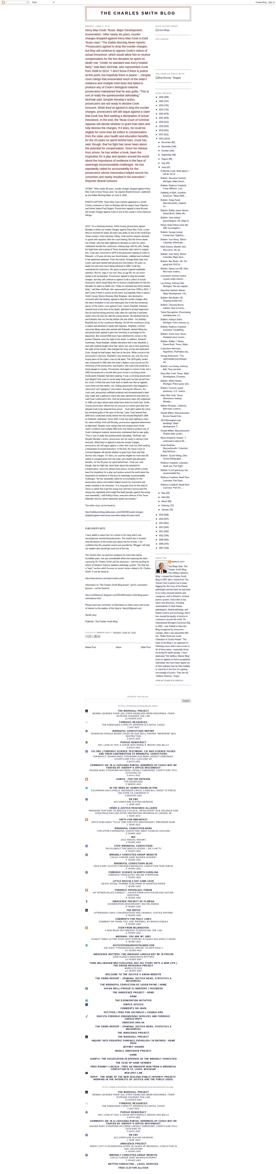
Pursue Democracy (133, 742)
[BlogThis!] (89, 636)
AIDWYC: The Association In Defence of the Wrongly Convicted (133, 1059)
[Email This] (86, 636)
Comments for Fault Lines (133, 919)
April (163, 497)
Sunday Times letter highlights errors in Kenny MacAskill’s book (133, 939)
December (166, 142)
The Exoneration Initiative (133, 1000)
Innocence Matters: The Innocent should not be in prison (133, 954)
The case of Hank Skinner (133, 1063)
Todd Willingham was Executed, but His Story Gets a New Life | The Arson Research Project (133, 964)
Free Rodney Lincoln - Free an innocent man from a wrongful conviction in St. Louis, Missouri (133, 1067)
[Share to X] (92, 636)
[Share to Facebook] (95, 636)
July (163, 163)
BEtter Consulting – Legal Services (133, 1164)
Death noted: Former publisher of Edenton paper (133, 884)
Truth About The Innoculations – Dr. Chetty (133, 848)
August (165, 159)
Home (118, 647)
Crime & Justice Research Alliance (133, 808)
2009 (161, 539)
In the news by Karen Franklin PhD (133, 788)
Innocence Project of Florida (133, 901)
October (165, 150)
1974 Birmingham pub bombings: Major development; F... (171, 423)
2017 (161, 134)
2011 (161, 531)
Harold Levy (178, 562)
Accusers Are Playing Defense (133, 802)
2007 (161, 548)
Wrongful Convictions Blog (133, 863)
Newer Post (90, 647)
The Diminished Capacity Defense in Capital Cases (133, 725)
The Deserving (133, 782)
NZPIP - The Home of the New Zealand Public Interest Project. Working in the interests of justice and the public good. (133, 1078)
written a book (141, 469)
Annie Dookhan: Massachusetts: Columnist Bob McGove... (174, 448)
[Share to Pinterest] (98, 636)
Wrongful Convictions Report (133, 731)
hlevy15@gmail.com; (132, 608)
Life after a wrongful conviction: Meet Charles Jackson (133, 831)
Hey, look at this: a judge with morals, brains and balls (133, 745)
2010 (161, 535)
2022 (161, 114)
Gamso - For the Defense (133, 779)
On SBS (133, 799)
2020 (161, 122)
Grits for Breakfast (133, 819)
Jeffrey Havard (133, 1047)
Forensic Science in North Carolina (133, 872)
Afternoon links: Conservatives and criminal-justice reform (133, 913)
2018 (161, 130)
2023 (161, 109)
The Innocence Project (133, 1033)
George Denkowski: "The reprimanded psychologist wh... (174, 359)
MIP (133, 837)
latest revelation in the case (101, 302)
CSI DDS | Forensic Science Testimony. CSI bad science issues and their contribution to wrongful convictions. (133, 752)
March (164, 501)
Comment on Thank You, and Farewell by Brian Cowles (133, 921)
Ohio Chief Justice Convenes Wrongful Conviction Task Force (133, 866)
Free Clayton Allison (133, 1168)
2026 (161, 97)
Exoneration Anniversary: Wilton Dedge (133, 904)
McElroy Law (133, 1073)
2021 (161, 118)
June (164, 167)
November (166, 146)
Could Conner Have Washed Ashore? (133, 857)
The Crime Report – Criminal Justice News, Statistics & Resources (133, 979)
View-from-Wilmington (133, 928)
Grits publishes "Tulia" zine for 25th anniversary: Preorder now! (133, 822)
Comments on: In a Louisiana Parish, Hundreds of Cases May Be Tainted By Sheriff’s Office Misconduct (133, 766)
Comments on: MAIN (133, 1008)
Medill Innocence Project (133, 1051)
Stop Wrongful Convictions (133, 846)
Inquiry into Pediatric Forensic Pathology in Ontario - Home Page (133, 1041)
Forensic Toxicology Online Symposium (133, 875)
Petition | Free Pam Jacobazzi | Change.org (133, 1012)
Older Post (146, 647)
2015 (161, 515)
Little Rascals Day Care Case (133, 881)
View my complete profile (169, 680)
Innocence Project (133, 1144)
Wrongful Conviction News (133, 828)
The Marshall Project (133, 711)
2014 (161, 519)
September (166, 155)
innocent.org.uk (133, 1022)
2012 (161, 527)
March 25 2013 (133, 968)
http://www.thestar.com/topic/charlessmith (104, 578)
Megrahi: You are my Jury (133, 936)
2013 (161, 523)
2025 (161, 101)
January (165, 509)
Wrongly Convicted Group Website (133, 855)
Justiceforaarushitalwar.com (133, 945)
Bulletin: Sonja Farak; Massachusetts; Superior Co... (173, 203)
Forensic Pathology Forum (133, 890)
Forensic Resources (133, 722)
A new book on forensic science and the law (133, 930)
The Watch (133, 910)
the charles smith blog (138, 13)
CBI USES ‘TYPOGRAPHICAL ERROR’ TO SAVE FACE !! (133, 948)
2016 (161, 138)
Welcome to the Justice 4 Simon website (133, 974)
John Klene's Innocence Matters (133, 957)
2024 (161, 105)
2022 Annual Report (133, 840)
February (165, 505)
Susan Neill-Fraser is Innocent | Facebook (133, 988)
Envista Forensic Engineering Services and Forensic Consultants (133, 1017)
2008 (161, 544)
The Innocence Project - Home (133, 992)
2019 (161, 126)
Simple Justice (133, 1004)
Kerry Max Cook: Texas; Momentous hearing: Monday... (172, 398)
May (163, 493)
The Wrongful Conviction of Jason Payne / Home (133, 984)
